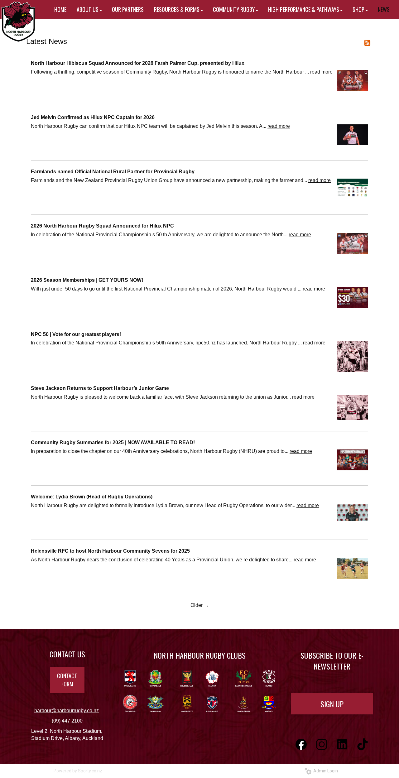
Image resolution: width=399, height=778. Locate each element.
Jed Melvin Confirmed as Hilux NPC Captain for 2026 (93, 117)
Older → (199, 605)
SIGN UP (332, 703)
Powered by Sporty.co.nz (78, 770)
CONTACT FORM (67, 680)
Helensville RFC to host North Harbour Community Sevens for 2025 (110, 551)
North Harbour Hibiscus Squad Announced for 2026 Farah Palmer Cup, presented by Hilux (137, 63)
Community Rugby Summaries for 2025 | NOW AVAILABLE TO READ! (113, 442)
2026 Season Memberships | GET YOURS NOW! (87, 280)
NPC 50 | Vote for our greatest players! (76, 334)
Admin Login (324, 770)
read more (321, 71)
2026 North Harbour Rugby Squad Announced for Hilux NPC (102, 225)
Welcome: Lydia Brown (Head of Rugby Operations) (91, 496)
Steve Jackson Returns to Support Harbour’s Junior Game (100, 388)
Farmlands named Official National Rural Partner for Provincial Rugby (113, 171)
